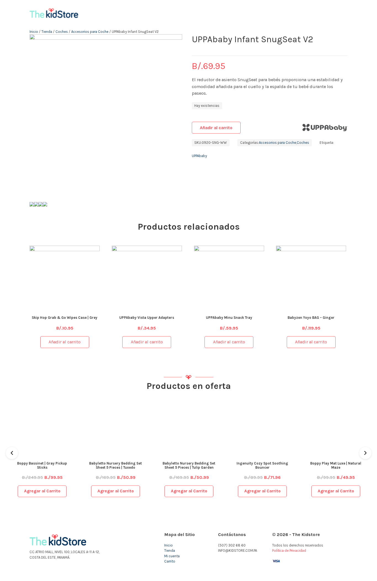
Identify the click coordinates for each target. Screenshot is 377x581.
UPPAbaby (199, 156)
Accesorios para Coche (89, 32)
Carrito (169, 561)
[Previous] (12, 453)
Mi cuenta (172, 556)
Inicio (34, 32)
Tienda (46, 32)
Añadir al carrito (216, 127)
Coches (61, 32)
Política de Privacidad (289, 550)
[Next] (365, 453)
